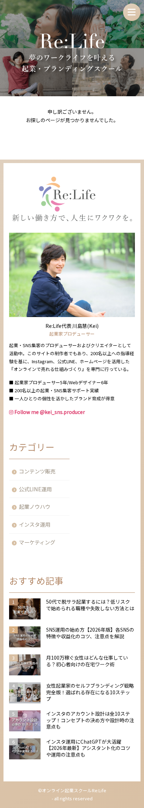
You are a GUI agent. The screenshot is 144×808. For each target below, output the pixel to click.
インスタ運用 (34, 524)
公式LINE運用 (35, 489)
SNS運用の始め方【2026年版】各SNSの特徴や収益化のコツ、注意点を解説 (90, 633)
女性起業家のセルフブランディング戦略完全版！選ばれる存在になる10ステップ (90, 692)
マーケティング (37, 542)
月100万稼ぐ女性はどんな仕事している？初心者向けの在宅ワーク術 (87, 661)
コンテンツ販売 (37, 471)
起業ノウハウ (34, 506)
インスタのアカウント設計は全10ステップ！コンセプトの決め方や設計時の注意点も (90, 720)
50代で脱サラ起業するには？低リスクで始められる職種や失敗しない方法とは (90, 605)
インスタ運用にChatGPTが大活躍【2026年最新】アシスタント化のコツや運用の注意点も (88, 748)
